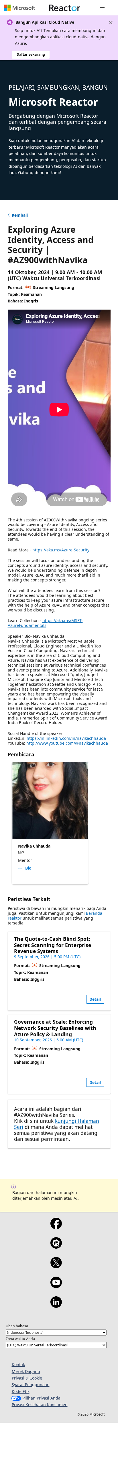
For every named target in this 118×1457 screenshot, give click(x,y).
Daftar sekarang (31, 54)
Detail (95, 999)
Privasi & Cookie (27, 1378)
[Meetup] (56, 1246)
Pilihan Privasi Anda (41, 1398)
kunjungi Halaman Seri (56, 1123)
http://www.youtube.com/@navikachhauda (67, 743)
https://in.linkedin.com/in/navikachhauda (66, 738)
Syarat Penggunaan (31, 1384)
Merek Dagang (26, 1371)
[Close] (110, 22)
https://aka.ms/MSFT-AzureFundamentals (45, 623)
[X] (56, 1266)
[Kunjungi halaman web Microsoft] (19, 7)
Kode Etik (21, 1391)
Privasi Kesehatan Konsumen (40, 1404)
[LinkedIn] (56, 1305)
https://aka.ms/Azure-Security (60, 550)
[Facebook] (56, 1227)
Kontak (18, 1364)
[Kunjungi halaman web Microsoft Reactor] (64, 7)
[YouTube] (56, 1286)
